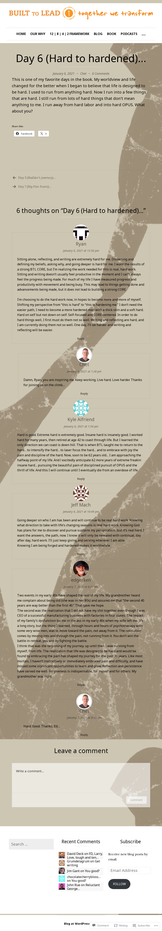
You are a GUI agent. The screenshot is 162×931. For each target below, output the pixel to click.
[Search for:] (31, 844)
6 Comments (100, 73)
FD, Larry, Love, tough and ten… (85, 856)
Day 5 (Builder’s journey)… (37, 178)
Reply (81, 338)
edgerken (81, 580)
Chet (83, 73)
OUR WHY (37, 34)
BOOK (111, 34)
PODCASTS (129, 34)
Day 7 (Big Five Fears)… (34, 186)
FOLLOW (119, 884)
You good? (92, 871)
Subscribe (130, 841)
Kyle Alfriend (81, 419)
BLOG (98, 34)
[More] (143, 34)
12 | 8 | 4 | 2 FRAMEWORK (69, 34)
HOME (21, 34)
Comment (136, 800)
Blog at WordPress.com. (81, 923)
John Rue (73, 885)
